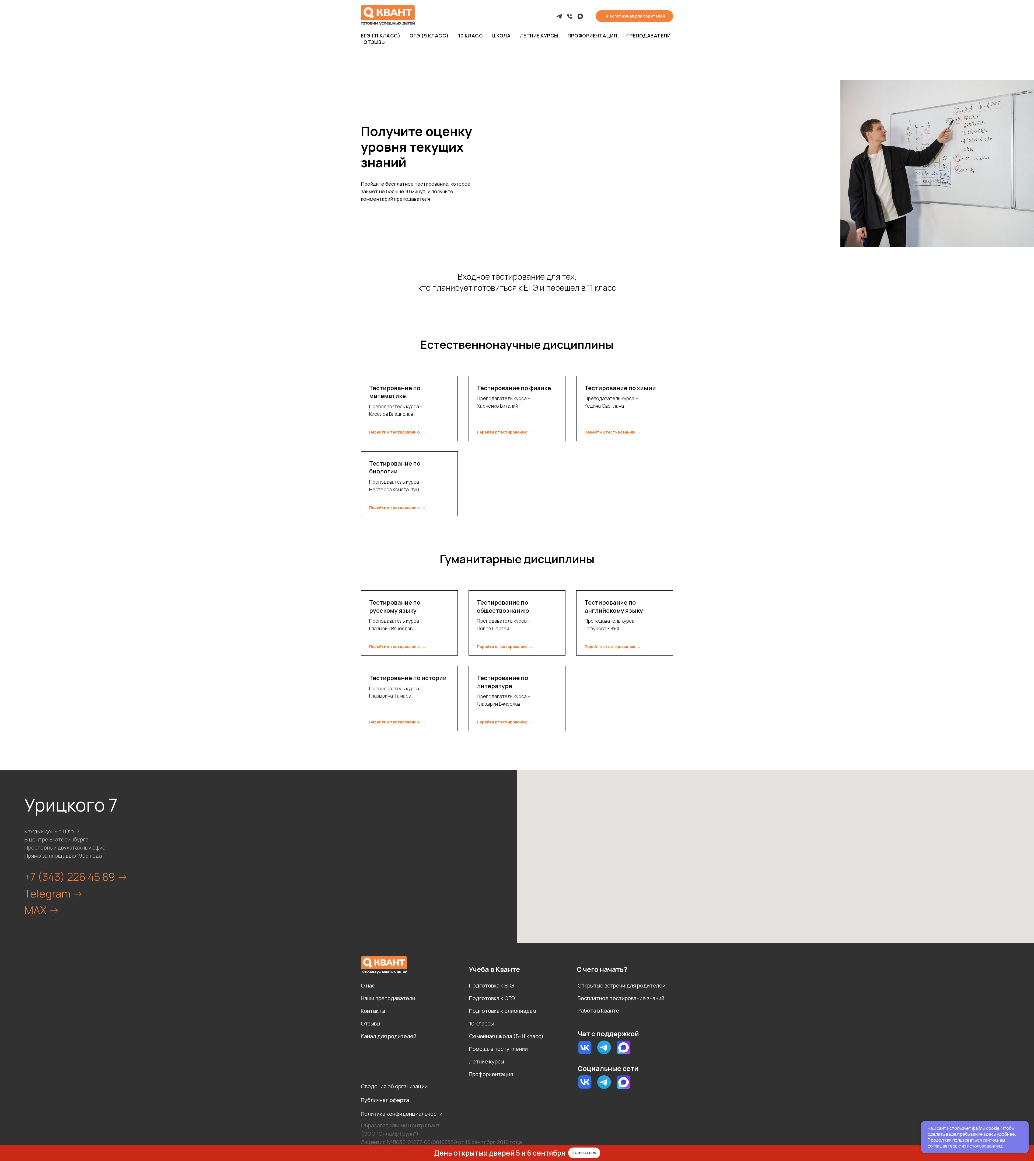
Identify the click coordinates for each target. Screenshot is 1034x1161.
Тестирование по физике (514, 388)
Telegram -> (53, 893)
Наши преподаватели (388, 998)
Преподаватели (648, 35)
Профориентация (592, 35)
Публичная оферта (385, 1100)
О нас (368, 985)
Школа (501, 35)
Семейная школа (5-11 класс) (506, 1036)
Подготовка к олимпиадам (502, 1010)
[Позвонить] (569, 16)
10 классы (481, 1023)
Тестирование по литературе (502, 682)
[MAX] (580, 16)
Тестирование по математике (394, 392)
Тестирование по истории (408, 678)
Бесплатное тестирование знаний (621, 998)
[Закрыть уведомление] (1024, 1125)
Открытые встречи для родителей (621, 985)
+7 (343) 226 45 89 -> (76, 876)
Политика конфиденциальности (401, 1113)
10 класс (470, 35)
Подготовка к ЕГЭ (491, 985)
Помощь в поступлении (498, 1048)
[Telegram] (559, 16)
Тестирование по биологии (394, 467)
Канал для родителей (388, 1036)
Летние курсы (539, 35)
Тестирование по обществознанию (503, 606)
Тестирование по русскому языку (394, 606)
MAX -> (42, 910)
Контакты (373, 1010)
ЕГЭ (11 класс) (380, 35)
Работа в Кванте (598, 1010)
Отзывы (375, 42)
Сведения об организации (394, 1086)
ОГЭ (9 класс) (429, 35)
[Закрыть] (1025, 1153)
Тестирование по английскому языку (614, 606)
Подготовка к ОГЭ (492, 998)
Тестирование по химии (620, 388)
